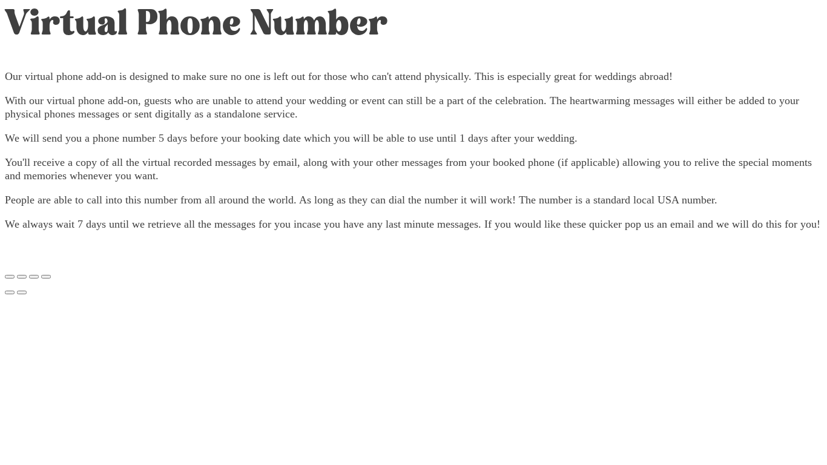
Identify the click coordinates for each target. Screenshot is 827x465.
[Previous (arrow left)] (10, 292)
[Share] (34, 277)
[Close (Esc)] (46, 277)
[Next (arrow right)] (22, 292)
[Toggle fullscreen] (22, 277)
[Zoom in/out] (10, 277)
